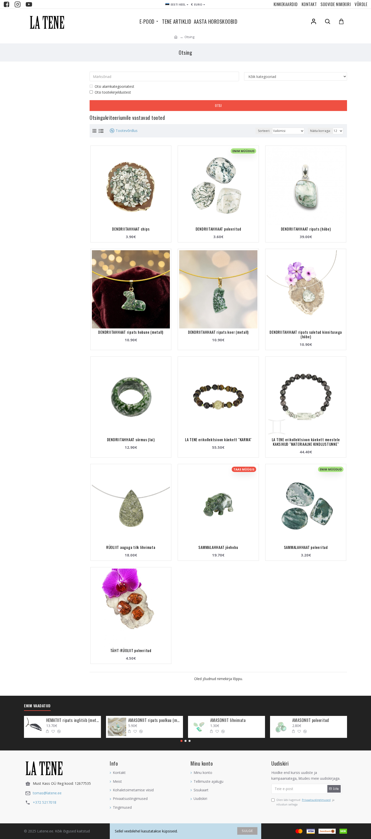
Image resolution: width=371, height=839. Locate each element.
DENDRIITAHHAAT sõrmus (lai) (131, 439)
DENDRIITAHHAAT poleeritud (218, 229)
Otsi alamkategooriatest (114, 86)
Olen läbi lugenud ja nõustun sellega (305, 802)
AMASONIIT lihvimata (228, 720)
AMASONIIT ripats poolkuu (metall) (154, 720)
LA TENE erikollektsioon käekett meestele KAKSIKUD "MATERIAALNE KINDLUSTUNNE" (306, 441)
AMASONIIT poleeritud (310, 720)
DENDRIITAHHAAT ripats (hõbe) (306, 229)
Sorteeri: (264, 131)
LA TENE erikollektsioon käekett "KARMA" (218, 439)
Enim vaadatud (37, 705)
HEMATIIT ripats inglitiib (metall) (72, 720)
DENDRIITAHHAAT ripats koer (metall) (218, 332)
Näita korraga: (320, 131)
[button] (181, 741)
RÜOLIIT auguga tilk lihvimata (130, 547)
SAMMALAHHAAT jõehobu (218, 547)
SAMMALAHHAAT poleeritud (306, 547)
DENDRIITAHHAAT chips (130, 229)
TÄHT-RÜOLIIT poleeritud (130, 650)
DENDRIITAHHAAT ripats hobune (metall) (130, 332)
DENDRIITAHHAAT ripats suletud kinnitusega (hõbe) (306, 334)
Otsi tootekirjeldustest (113, 92)
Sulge (247, 830)
